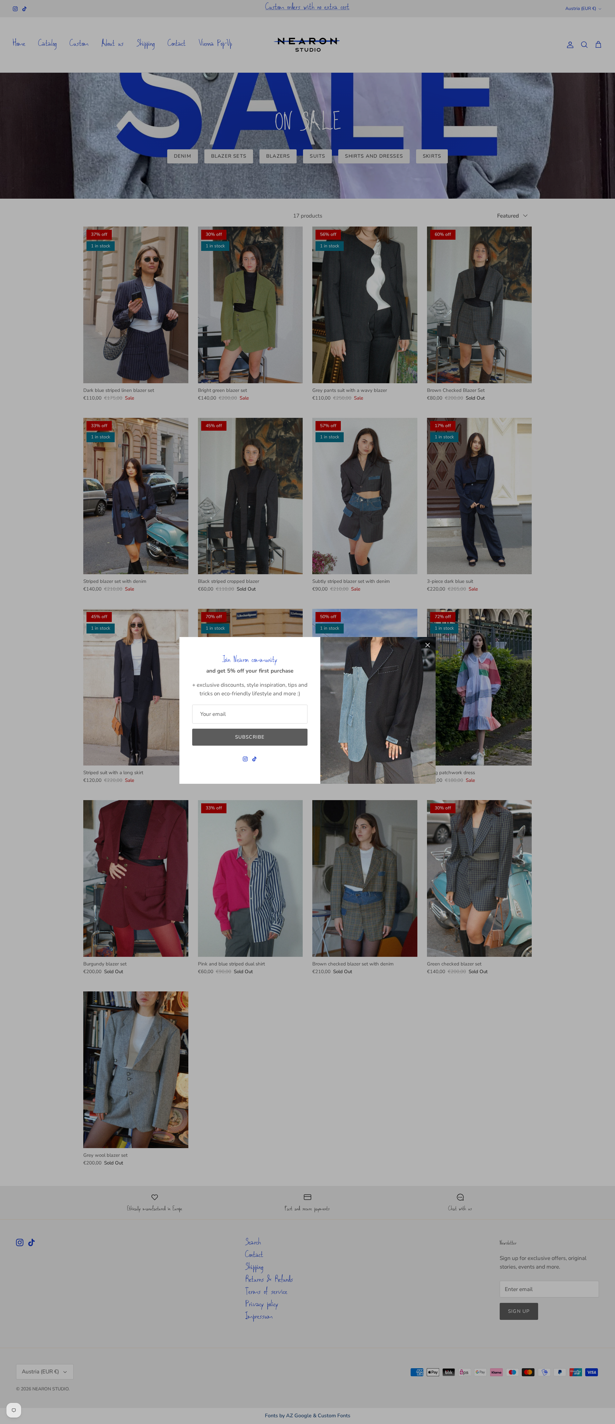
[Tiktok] (254, 759)
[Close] (428, 645)
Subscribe (250, 737)
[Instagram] (245, 759)
